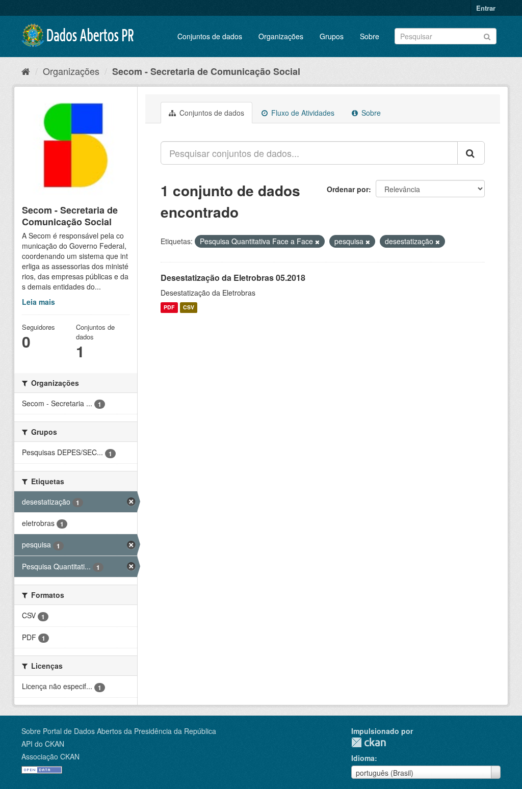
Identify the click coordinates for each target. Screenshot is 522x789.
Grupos (332, 36)
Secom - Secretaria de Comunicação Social (206, 71)
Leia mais (38, 302)
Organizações (280, 36)
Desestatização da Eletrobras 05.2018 (233, 277)
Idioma (363, 758)
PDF (169, 307)
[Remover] (317, 242)
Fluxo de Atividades (301, 113)
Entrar (485, 8)
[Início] (25, 70)
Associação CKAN (50, 756)
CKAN (368, 742)
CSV (188, 307)
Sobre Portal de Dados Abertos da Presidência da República (118, 731)
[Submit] (487, 35)
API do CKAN (42, 744)
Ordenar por (348, 189)
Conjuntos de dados (209, 36)
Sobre (369, 36)
